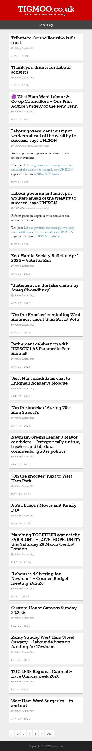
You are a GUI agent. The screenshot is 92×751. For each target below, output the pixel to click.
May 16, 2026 (21, 119)
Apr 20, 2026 (21, 366)
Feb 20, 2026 (20, 659)
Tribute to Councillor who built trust (43, 40)
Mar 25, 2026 (21, 562)
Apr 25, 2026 (21, 303)
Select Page (46, 25)
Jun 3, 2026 (20, 85)
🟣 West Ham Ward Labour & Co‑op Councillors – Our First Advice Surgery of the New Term (44, 101)
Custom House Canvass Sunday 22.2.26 (44, 610)
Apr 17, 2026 (21, 396)
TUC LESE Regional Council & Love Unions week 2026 (41, 674)
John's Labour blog (24, 48)
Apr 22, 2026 (21, 332)
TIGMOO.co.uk (46, 9)
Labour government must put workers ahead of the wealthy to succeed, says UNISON (43, 135)
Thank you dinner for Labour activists (41, 70)
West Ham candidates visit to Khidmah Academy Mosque (40, 381)
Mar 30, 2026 (21, 494)
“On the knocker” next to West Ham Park (41, 478)
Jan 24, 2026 (20, 718)
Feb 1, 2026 (20, 689)
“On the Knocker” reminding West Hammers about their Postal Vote (45, 317)
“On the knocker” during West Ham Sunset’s (41, 410)
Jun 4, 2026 (20, 55)
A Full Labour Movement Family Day (43, 508)
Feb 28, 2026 (20, 625)
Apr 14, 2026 (21, 425)
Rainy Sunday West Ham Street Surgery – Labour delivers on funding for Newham (42, 642)
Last (49, 733)
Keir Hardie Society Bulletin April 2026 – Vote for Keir (45, 258)
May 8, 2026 (20, 181)
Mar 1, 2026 (20, 596)
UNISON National (47, 174)
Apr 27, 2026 (21, 273)
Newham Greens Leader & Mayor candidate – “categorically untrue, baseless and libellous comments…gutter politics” (45, 444)
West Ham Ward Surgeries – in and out (42, 703)
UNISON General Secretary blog (32, 145)
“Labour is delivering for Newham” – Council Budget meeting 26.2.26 (39, 578)
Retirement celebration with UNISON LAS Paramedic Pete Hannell (40, 348)
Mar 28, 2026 (21, 523)
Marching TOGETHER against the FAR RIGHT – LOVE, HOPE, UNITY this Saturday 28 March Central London (46, 541)
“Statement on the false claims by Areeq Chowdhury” (45, 288)
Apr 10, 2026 (21, 464)
